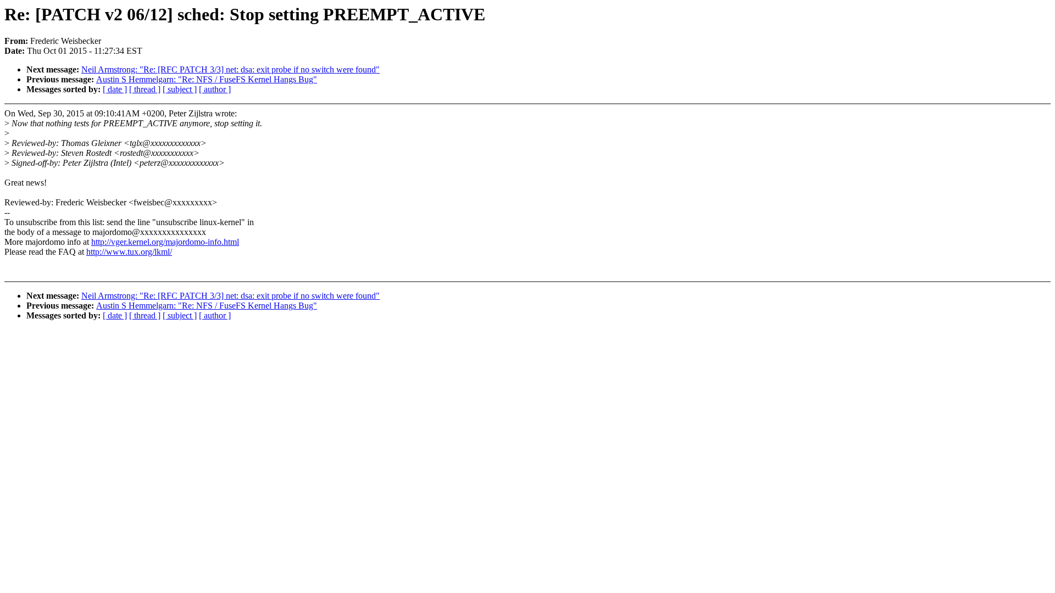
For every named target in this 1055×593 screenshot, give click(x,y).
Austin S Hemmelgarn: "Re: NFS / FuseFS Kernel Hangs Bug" (206, 79)
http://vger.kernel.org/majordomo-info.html (165, 242)
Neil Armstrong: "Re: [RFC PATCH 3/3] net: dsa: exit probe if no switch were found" (230, 69)
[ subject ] (180, 89)
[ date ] (115, 89)
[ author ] (215, 89)
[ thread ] (144, 89)
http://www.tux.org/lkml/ (129, 251)
